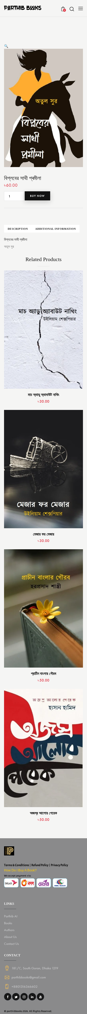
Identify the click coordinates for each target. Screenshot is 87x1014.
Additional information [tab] (55, 228)
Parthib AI (10, 916)
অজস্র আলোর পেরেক (43, 813)
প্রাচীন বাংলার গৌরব (43, 673)
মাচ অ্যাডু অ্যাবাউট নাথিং (43, 395)
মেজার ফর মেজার (43, 534)
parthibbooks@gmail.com (29, 977)
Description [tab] (18, 228)
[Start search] (71, 9)
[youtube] (40, 996)
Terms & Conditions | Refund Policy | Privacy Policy (36, 865)
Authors (9, 930)
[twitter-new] (15, 996)
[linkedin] (32, 996)
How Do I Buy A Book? (20, 870)
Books (8, 923)
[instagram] (24, 996)
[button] (6, 46)
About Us (10, 937)
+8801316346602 (25, 986)
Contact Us (11, 943)
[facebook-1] (7, 996)
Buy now (37, 196)
